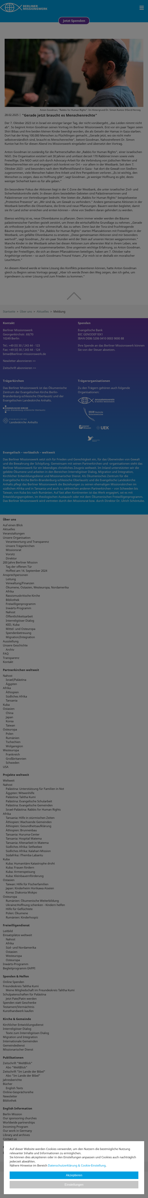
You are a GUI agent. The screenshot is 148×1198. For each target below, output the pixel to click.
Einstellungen (74, 1184)
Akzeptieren (74, 1175)
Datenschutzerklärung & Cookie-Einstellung (77, 1165)
